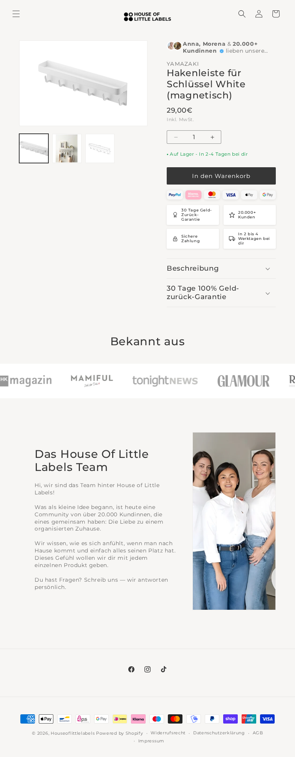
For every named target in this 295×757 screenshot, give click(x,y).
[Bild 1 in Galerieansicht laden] (33, 148)
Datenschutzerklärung (219, 732)
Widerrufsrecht (168, 732)
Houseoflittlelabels (72, 733)
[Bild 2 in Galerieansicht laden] (66, 148)
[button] (16, 13)
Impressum (151, 741)
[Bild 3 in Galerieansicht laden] (99, 148)
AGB (258, 732)
